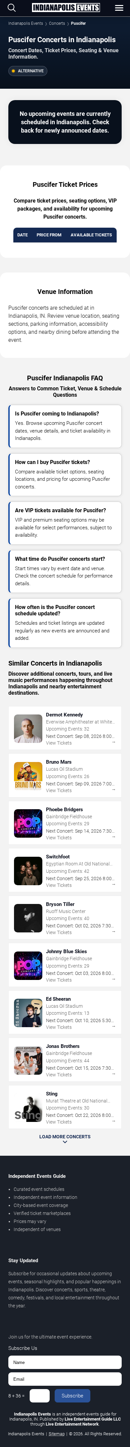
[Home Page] (66, 8)
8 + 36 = (16, 1395)
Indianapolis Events (25, 23)
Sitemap (57, 1433)
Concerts (57, 23)
